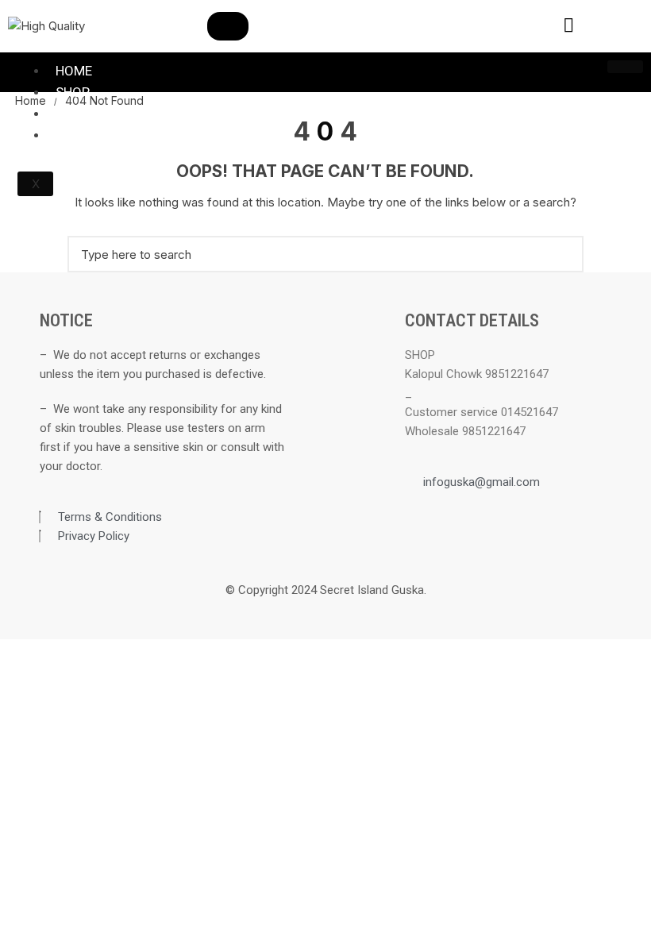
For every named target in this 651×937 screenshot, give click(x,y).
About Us (87, 135)
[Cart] (621, 24)
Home (74, 71)
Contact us (95, 113)
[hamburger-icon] (625, 66)
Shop (73, 92)
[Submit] (227, 26)
